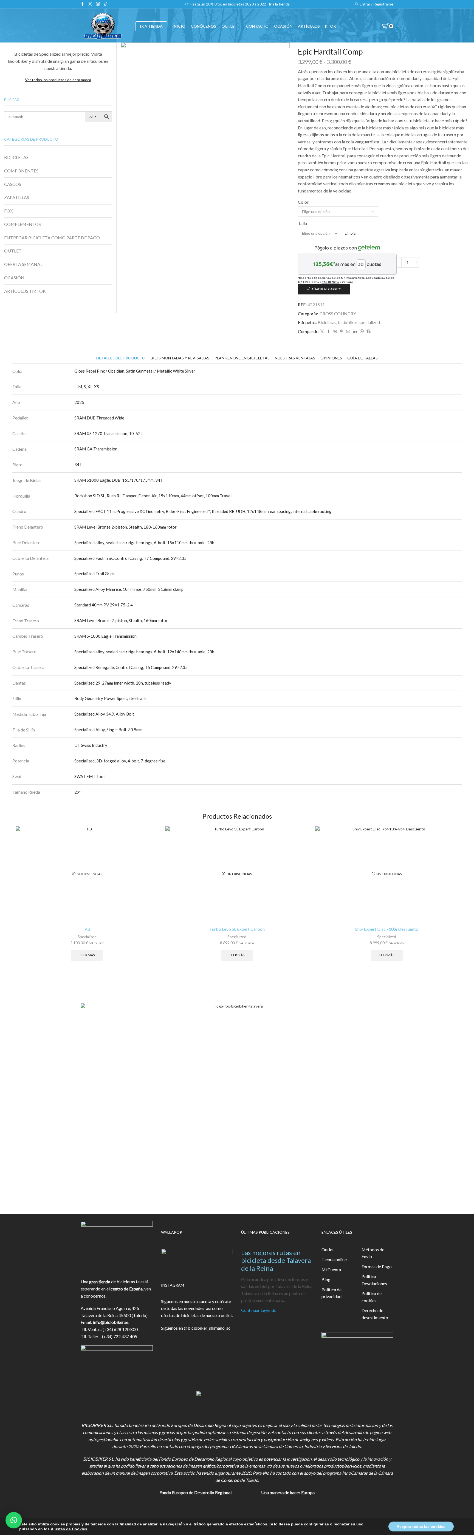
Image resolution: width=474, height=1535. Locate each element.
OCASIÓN (283, 26)
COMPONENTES (21, 170)
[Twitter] (90, 4)
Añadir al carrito (326, 289)
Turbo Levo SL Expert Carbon (237, 929)
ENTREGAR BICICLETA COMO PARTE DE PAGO (52, 237)
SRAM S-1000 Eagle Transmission (105, 636)
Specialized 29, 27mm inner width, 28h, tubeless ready (122, 682)
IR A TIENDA (151, 26)
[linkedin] (354, 331)
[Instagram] (98, 4)
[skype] (368, 331)
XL (90, 386)
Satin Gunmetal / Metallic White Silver (160, 370)
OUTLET (229, 26)
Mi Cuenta (331, 1269)
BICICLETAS (16, 157)
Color (303, 202)
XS (96, 386)
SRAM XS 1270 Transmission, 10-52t (108, 433)
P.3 (87, 929)
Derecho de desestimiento (375, 1314)
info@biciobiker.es (111, 1322)
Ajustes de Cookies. (69, 1529)
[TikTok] (106, 4)
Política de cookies (372, 1297)
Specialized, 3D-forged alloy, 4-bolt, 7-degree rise (119, 760)
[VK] (335, 331)
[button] (13, 1520)
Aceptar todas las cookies (421, 1526)
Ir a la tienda (279, 4)
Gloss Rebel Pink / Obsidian (99, 370)
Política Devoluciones (374, 1280)
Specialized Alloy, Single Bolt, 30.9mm (108, 729)
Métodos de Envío (373, 1253)
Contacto (257, 26)
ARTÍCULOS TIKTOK (25, 291)
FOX (8, 210)
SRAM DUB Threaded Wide (99, 417)
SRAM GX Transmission (95, 448)
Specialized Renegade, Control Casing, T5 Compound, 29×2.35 (131, 667)
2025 (79, 402)
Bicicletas (327, 322)
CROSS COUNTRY (338, 313)
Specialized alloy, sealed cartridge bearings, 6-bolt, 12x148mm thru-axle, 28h (144, 651)
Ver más (347, 282)
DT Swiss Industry (90, 745)
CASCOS (12, 184)
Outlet (327, 1249)
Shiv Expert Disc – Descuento (386, 929)
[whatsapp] (361, 331)
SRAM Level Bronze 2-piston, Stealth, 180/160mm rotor (125, 526)
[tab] (121, 358)
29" (77, 792)
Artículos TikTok (317, 26)
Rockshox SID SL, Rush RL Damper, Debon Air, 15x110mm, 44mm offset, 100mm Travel (153, 495)
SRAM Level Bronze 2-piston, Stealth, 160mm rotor (121, 620)
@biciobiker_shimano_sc (207, 1327)
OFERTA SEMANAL (23, 264)
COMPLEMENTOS (22, 224)
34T (78, 464)
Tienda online (334, 1259)
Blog (326, 1279)
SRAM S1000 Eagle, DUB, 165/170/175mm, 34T (118, 480)
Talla (302, 223)
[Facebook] (82, 4)
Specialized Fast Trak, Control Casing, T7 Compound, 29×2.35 (130, 558)
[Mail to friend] (348, 331)
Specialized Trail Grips (94, 573)
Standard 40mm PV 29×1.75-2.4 (103, 604)
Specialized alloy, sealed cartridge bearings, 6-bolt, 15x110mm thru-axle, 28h (144, 542)
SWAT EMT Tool (89, 776)
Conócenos (203, 26)
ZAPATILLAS (16, 197)
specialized (369, 322)
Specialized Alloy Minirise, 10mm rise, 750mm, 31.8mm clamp (129, 589)
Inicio (179, 26)
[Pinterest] (341, 331)
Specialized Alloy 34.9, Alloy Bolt (104, 713)
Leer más (87, 955)
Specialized (87, 936)
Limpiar (351, 233)
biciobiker (347, 322)
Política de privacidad (331, 1293)
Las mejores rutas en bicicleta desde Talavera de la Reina (276, 1260)
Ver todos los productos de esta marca (58, 79)
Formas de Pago (377, 1266)
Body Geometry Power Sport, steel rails (110, 698)
